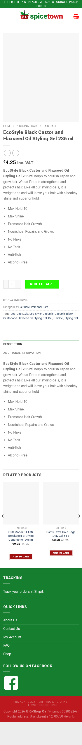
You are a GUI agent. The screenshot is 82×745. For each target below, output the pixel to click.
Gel (50, 318)
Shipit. (39, 592)
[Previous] (3, 525)
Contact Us (11, 629)
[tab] (41, 344)
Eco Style (22, 313)
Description (12, 344)
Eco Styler (36, 313)
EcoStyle (48, 313)
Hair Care (50, 126)
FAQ (6, 645)
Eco (13, 313)
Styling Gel (71, 318)
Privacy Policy (25, 701)
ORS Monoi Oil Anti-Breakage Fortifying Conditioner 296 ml (21, 535)
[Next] (79, 525)
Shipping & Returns (53, 701)
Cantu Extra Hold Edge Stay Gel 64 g (60, 534)
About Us (10, 620)
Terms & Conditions (41, 705)
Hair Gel (58, 318)
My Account (12, 637)
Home (7, 126)
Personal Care (27, 126)
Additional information (22, 352)
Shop (7, 654)
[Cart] (76, 16)
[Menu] (6, 16)
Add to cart (42, 284)
